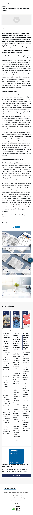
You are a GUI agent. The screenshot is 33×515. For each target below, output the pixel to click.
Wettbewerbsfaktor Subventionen (7, 378)
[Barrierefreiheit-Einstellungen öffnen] (30, 260)
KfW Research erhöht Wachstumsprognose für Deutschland (26, 378)
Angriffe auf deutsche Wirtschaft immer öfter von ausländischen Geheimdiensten (16, 378)
